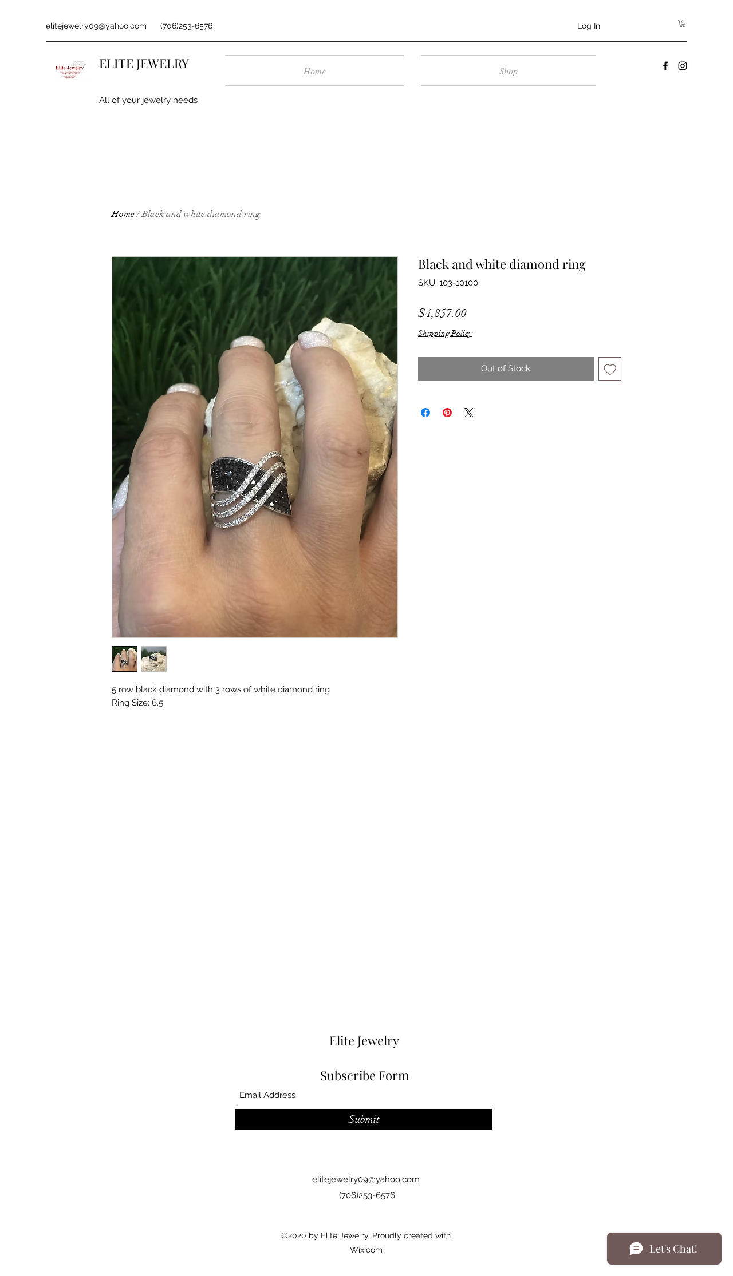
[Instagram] (682, 66)
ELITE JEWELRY (144, 63)
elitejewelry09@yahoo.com (96, 25)
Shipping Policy (445, 333)
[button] (682, 23)
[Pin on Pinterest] (447, 412)
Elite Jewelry (364, 1040)
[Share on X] (469, 412)
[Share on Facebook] (425, 412)
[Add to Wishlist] (610, 369)
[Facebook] (665, 66)
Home (123, 214)
